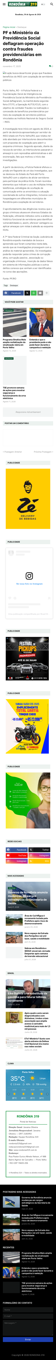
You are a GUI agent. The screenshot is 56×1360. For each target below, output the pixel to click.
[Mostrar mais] (47, 293)
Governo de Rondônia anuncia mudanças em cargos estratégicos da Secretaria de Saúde (36, 1201)
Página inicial (9, 27)
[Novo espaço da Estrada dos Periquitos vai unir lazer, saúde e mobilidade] (14, 937)
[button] (4, 4)
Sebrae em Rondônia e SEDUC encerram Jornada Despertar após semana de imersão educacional (37, 952)
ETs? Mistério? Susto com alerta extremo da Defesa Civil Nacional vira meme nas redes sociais (37, 1042)
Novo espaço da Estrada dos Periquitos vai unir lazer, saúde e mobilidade (37, 936)
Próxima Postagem (43, 452)
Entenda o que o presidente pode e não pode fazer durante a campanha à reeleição (40, 343)
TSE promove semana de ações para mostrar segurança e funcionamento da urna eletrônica (14, 392)
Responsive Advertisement (28, 412)
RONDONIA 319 (37, 1355)
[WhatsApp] (34, 293)
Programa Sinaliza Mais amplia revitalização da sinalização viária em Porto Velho (14, 343)
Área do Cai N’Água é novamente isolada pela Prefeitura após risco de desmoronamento (36, 919)
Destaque (21, 27)
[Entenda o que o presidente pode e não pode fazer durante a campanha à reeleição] (11, 1272)
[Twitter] (27, 293)
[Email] (40, 293)
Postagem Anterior (13, 452)
